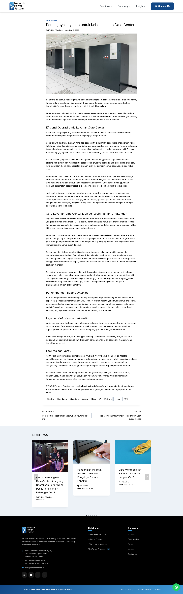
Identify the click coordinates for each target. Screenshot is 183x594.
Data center (51, 20)
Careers (131, 544)
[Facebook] (37, 575)
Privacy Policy (127, 589)
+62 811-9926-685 (32, 563)
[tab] (86, 515)
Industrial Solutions (95, 539)
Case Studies (133, 539)
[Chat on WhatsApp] (176, 587)
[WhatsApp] (44, 575)
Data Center (62, 399)
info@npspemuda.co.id (34, 568)
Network (108, 399)
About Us (131, 534)
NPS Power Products (97, 549)
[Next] (147, 477)
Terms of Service (144, 589)
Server (118, 399)
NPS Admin (84, 486)
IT (100, 399)
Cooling (50, 399)
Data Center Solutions (97, 534)
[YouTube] (31, 575)
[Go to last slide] (36, 477)
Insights (140, 6)
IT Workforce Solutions (97, 544)
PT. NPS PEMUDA (54, 30)
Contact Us (164, 6)
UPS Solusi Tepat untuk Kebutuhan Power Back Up (65, 415)
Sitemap (158, 589)
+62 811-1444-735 (32, 560)
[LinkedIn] (24, 575)
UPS (126, 399)
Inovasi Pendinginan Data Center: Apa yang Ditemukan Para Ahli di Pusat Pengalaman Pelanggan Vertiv (49, 485)
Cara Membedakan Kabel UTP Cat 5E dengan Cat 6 (130, 473)
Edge (93, 399)
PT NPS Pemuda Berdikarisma (42, 589)
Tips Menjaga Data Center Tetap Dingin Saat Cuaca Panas (120, 415)
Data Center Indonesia (79, 399)
